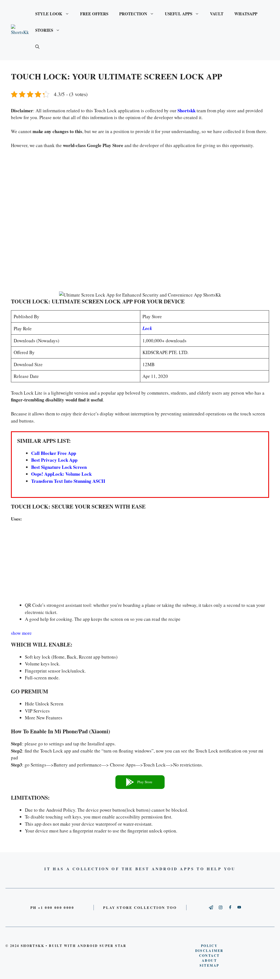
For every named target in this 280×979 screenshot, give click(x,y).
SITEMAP (209, 965)
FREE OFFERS (94, 14)
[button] (140, 782)
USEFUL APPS (178, 14)
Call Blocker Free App (53, 453)
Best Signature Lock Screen (59, 467)
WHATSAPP (245, 14)
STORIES (44, 30)
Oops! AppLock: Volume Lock (61, 473)
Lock (147, 328)
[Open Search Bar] (37, 46)
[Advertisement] (140, 221)
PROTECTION (133, 14)
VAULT (216, 14)
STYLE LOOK (48, 14)
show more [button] (21, 633)
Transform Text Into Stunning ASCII (68, 481)
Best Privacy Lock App (54, 460)
